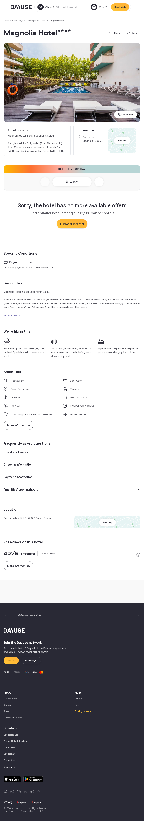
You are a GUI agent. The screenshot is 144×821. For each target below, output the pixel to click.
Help (77, 704)
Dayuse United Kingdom (15, 741)
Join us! (11, 660)
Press (6, 711)
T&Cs (41, 811)
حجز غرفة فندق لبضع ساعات (29, 614)
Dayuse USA (9, 747)
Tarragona (32, 20)
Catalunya (17, 20)
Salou (44, 20)
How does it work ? (16, 452)
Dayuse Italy (9, 753)
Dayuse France (11, 734)
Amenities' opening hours (21, 489)
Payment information (18, 477)
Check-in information (18, 464)
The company (10, 698)
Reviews (7, 704)
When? (74, 182)
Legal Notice (9, 811)
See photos (127, 114)
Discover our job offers (14, 717)
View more (10, 315)
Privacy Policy (27, 811)
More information (18, 425)
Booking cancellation (84, 711)
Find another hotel (72, 224)
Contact (78, 698)
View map (122, 140)
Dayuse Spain (10, 760)
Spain (6, 20)
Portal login (31, 660)
